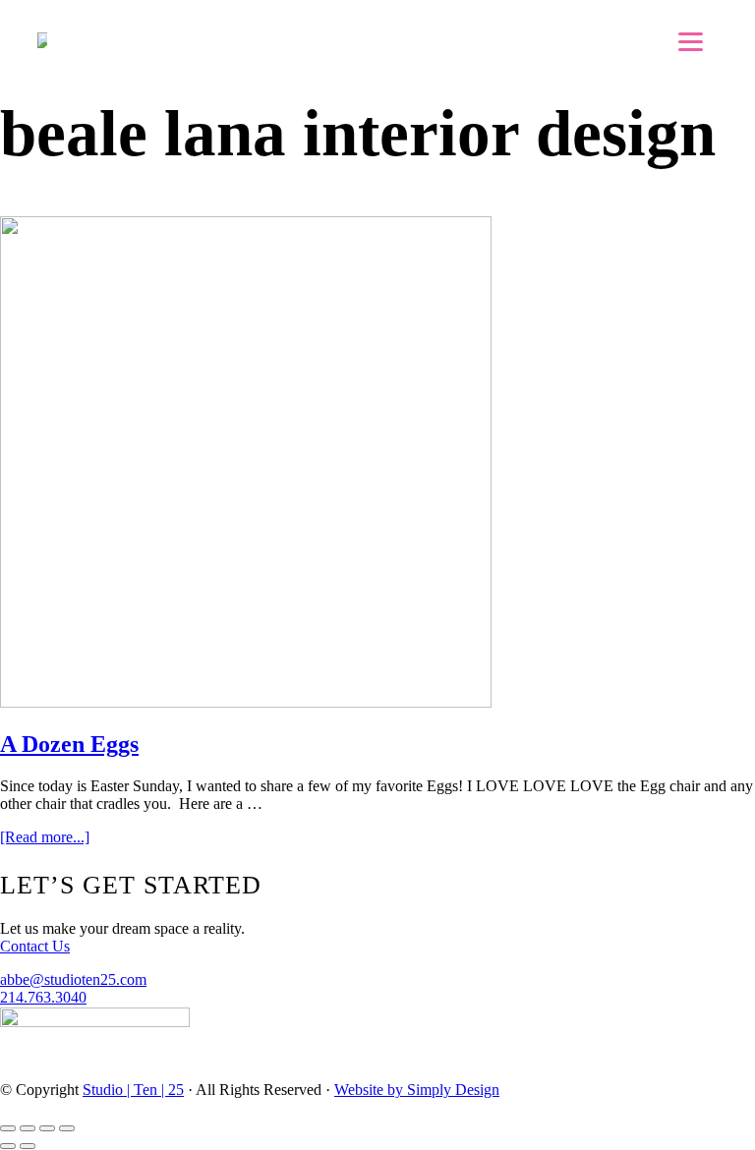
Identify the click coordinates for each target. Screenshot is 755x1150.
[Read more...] (44, 837)
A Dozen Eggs (69, 744)
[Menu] (691, 42)
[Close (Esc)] (8, 1128)
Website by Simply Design (416, 1089)
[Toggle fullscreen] (47, 1128)
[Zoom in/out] (67, 1128)
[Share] (27, 1128)
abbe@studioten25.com (73, 979)
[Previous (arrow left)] (8, 1146)
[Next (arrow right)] (27, 1146)
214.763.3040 (43, 997)
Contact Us (35, 946)
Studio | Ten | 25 (133, 1089)
